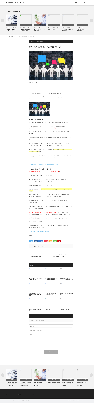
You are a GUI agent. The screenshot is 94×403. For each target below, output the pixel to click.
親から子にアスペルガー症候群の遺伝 (66, 294)
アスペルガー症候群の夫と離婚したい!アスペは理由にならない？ (62, 255)
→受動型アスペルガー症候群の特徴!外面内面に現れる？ (41, 231)
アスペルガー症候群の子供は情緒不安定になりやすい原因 (66, 308)
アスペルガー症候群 (39, 41)
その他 (17, 379)
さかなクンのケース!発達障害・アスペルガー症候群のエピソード (51, 294)
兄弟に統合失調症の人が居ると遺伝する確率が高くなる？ (43, 28)
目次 (69, 2)
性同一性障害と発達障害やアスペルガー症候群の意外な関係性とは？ (51, 279)
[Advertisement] (40, 86)
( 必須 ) (32, 326)
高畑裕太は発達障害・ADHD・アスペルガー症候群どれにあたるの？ (35, 294)
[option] (16, 23)
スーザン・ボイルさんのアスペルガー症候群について (51, 308)
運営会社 (77, 2)
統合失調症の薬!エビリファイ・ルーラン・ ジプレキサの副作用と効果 (28, 29)
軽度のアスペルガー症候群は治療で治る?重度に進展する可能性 (40, 255)
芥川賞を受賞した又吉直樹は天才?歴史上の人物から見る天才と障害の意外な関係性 (14, 29)
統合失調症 (31, 379)
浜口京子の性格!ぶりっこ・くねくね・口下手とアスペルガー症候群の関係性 (71, 29)
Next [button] (91, 20)
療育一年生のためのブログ (17, 3)
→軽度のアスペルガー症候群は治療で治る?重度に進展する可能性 (43, 164)
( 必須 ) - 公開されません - (36, 330)
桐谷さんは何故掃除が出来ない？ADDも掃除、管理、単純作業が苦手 (56, 29)
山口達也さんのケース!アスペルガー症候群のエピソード (35, 279)
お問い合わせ (85, 2)
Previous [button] (2, 20)
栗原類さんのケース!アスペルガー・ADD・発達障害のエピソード (66, 279)
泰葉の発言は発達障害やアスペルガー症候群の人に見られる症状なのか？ (85, 29)
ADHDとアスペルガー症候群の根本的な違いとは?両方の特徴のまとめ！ (35, 309)
